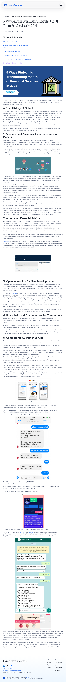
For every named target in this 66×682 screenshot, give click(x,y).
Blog (7, 16)
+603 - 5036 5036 (8, 668)
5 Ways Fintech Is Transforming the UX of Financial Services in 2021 (28, 16)
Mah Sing (30, 532)
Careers (49, 667)
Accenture (14, 293)
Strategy (57, 670)
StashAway (6, 241)
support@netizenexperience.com (12, 670)
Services (49, 662)
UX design (58, 665)
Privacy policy (29, 677)
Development (58, 667)
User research (59, 662)
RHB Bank (22, 532)
